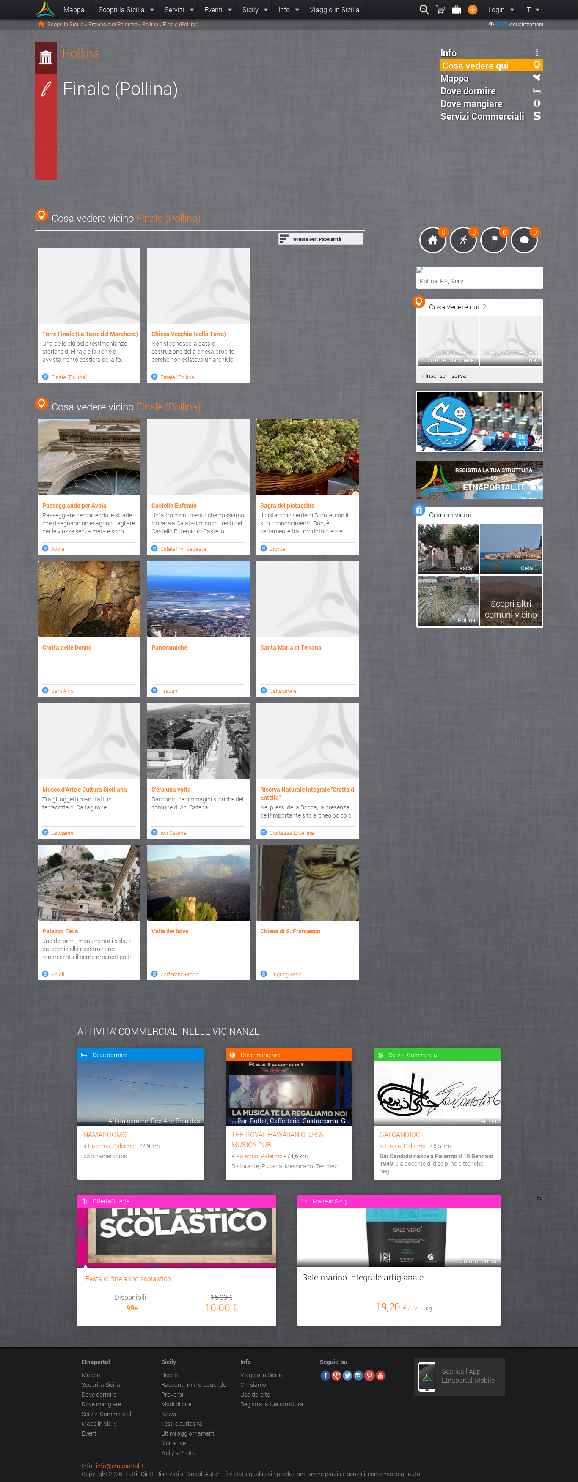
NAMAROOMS (105, 1134)
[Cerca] (424, 10)
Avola (57, 548)
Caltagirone (283, 691)
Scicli (57, 974)
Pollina (150, 24)
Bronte (277, 548)
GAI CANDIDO (400, 1134)
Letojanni (62, 833)
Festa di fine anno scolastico (128, 1278)
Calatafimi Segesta (183, 548)
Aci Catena (173, 833)
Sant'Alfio (62, 691)
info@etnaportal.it (120, 1466)
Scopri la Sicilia (65, 24)
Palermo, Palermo (111, 1146)
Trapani (169, 691)
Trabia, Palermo (405, 1146)
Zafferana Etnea (179, 974)
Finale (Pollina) (168, 218)
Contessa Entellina (292, 833)
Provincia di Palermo (113, 24)
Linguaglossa (286, 974)
